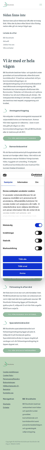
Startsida (6, 404)
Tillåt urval (22, 266)
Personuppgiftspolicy (11, 379)
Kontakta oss (8, 393)
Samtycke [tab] (8, 182)
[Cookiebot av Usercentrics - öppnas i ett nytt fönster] (31, 175)
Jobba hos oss (8, 44)
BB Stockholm (8, 38)
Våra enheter (8, 48)
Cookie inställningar (11, 372)
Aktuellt (6, 41)
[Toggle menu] (40, 4)
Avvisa (22, 273)
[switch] (38, 233)
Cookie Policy (8, 375)
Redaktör (6, 389)
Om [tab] (36, 182)
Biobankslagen (9, 382)
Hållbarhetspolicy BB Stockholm (11, 386)
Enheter (6, 407)
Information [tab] (22, 182)
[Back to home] (10, 4)
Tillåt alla (22, 259)
